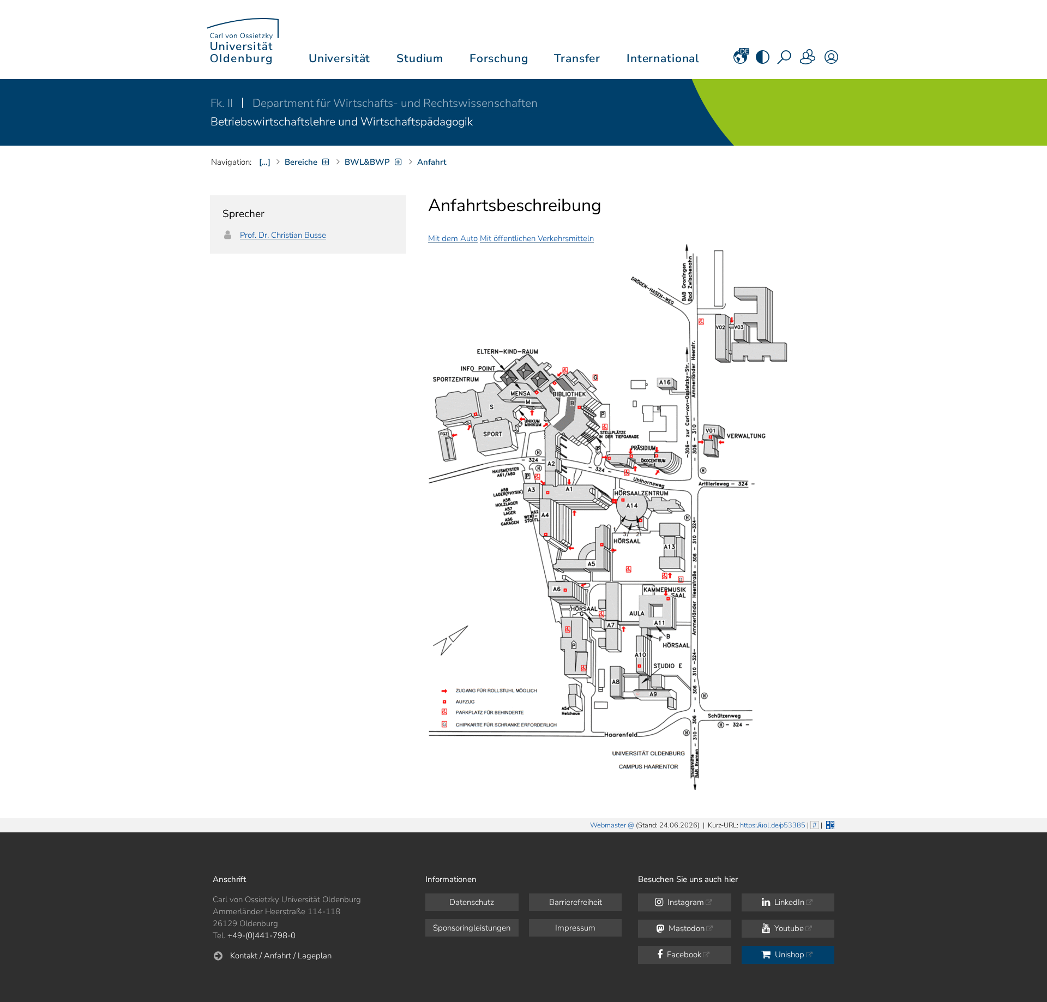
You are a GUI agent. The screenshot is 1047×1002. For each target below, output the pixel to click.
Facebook (683, 954)
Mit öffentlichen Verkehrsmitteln (537, 238)
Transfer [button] (577, 58)
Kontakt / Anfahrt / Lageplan (281, 955)
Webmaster (608, 825)
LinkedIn (788, 902)
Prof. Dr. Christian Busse (283, 235)
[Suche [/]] (785, 60)
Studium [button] (419, 58)
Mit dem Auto (453, 238)
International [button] (663, 58)
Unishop (788, 954)
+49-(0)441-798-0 (261, 935)
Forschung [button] (499, 58)
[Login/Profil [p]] (831, 60)
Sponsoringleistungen (471, 927)
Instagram (684, 902)
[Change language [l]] (740, 60)
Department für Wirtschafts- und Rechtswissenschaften (395, 103)
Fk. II (223, 103)
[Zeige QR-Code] (829, 823)
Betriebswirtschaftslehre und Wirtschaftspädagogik (341, 121)
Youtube (788, 928)
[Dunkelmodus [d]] (762, 60)
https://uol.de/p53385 (772, 825)
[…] (264, 162)
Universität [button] (339, 58)
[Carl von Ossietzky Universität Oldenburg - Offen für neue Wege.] (243, 39)
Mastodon (685, 928)
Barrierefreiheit (575, 902)
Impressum (575, 927)
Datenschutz (471, 902)
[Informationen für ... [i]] (808, 60)
